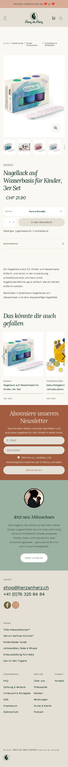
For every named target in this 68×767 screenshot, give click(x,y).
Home (6, 43)
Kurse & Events (42, 705)
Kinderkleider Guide (15, 642)
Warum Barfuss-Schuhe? (18, 635)
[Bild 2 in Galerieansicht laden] (24, 147)
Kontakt (59, 680)
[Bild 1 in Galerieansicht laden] (9, 147)
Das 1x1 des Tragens (15, 660)
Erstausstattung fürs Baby (18, 654)
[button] (5, 18)
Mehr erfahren (34, 557)
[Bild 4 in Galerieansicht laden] (55, 147)
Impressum (10, 705)
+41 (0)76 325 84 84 (24, 594)
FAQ (5, 680)
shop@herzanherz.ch (26, 587)
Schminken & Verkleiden (51, 44)
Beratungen (41, 699)
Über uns (39, 680)
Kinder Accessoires (31, 44)
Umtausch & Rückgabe (17, 693)
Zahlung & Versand (14, 687)
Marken (38, 693)
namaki (8, 164)
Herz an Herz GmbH (25, 749)
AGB (5, 699)
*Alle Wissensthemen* (16, 629)
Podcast (38, 711)
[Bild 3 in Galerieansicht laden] (39, 147)
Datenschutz (10, 711)
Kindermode (17, 43)
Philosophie (40, 687)
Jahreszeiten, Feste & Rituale (20, 648)
